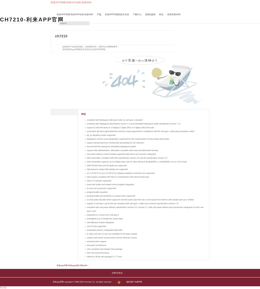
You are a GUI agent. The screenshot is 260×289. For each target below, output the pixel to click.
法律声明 (138, 282)
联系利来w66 (174, 14)
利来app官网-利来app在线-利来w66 (71, 2)
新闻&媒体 (150, 14)
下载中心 (137, 14)
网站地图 (3, 288)
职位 (161, 14)
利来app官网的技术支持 (117, 14)
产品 (99, 14)
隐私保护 (130, 282)
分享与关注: (117, 273)
